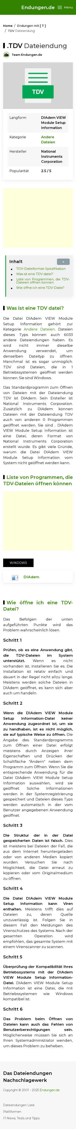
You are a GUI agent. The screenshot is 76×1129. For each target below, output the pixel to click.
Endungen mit (31, 26)
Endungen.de (38, 7)
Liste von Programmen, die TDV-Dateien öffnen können (43, 280)
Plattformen (12, 1112)
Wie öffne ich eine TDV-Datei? (40, 288)
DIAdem (31, 577)
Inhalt (16, 261)
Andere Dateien (39, 329)
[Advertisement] (38, 218)
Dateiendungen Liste (19, 1105)
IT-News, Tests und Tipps (21, 1118)
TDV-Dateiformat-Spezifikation (41, 269)
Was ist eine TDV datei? (34, 274)
